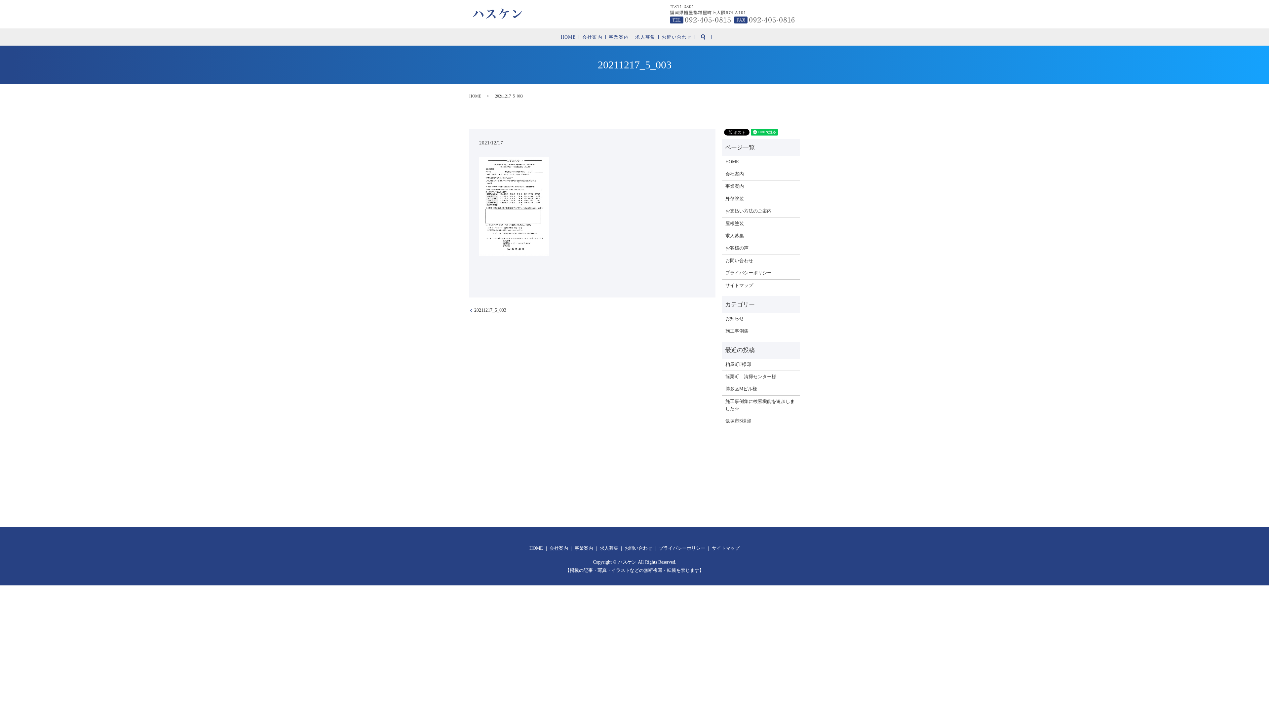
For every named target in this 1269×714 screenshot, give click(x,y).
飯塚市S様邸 (738, 420)
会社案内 (592, 37)
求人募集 (645, 37)
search (703, 37)
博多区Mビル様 (741, 388)
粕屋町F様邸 (738, 364)
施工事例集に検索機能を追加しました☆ (760, 405)
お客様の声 (737, 248)
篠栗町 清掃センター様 (750, 376)
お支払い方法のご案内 (748, 211)
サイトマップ (739, 285)
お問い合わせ (677, 37)
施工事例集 (737, 331)
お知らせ (734, 318)
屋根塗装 (734, 223)
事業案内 (619, 37)
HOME (568, 37)
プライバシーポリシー (748, 272)
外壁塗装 (734, 198)
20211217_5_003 (490, 310)
